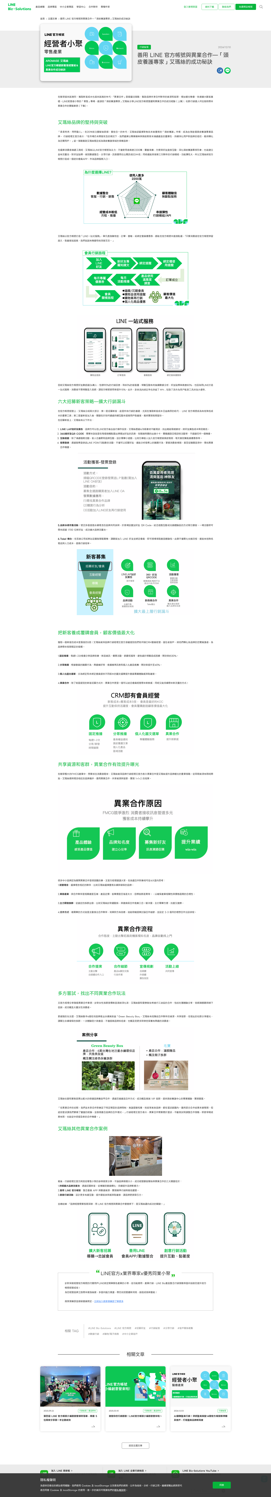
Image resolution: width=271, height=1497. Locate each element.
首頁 (42, 18)
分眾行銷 (169, 1328)
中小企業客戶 (131, 1334)
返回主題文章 (135, 1445)
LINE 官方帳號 (123, 1328)
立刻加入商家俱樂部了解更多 (109, 1301)
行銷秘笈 (155, 1328)
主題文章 (52, 18)
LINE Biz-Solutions (100, 1328)
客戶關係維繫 (186, 1328)
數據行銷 (94, 1334)
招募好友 (141, 1328)
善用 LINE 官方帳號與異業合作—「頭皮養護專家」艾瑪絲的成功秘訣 (95, 18)
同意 (221, 1485)
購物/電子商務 (111, 1334)
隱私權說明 (120, 1490)
